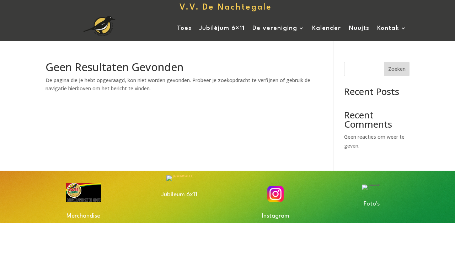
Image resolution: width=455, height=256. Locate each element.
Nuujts (359, 28)
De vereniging (274, 28)
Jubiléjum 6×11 (222, 28)
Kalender (326, 28)
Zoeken (397, 68)
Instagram (275, 216)
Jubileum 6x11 (179, 195)
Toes (184, 28)
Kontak (388, 28)
